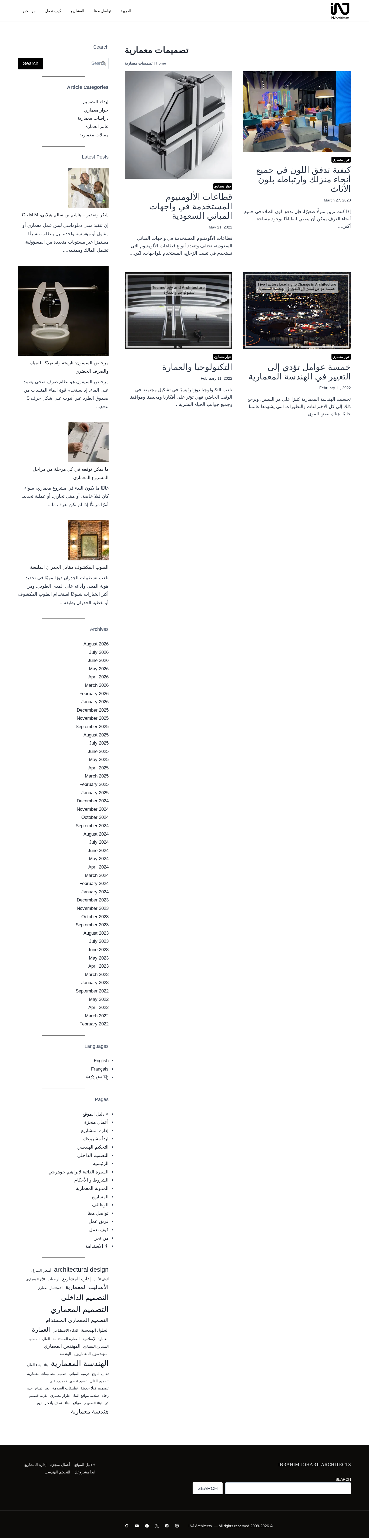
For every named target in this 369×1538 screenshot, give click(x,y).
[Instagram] (176, 1525)
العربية (126, 11)
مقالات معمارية (94, 134)
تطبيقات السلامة (65, 1388)
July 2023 (99, 941)
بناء (45, 1365)
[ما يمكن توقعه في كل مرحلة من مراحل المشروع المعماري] (88, 442)
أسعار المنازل (41, 1270)
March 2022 (97, 1015)
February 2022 (94, 1024)
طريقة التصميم (38, 1395)
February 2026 (94, 693)
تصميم (62, 1374)
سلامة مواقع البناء (85, 1396)
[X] (156, 1525)
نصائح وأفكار (53, 1403)
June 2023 (98, 949)
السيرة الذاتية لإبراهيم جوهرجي (78, 1171)
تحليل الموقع (100, 1374)
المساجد (33, 1339)
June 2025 (98, 751)
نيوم (39, 1403)
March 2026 (97, 685)
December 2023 (93, 900)
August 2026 (96, 644)
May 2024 (99, 858)
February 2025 (94, 784)
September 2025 (92, 726)
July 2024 (99, 842)
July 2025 (99, 743)
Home (161, 63)
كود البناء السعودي (96, 1403)
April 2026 (98, 676)
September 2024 (92, 825)
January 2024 (95, 891)
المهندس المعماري (62, 1346)
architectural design (81, 1269)
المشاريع (77, 11)
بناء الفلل (34, 1365)
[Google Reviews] (127, 1525)
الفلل (46, 1339)
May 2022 (99, 999)
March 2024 (97, 875)
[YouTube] (137, 1525)
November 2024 (93, 809)
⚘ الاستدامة (97, 1246)
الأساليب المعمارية (87, 1287)
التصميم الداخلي (93, 1155)
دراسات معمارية (93, 118)
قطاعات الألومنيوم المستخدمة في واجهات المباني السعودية (190, 206)
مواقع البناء (73, 1403)
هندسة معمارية (90, 1411)
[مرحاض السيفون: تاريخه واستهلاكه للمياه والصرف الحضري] (63, 311)
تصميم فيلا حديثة (94, 1388)
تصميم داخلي (58, 1381)
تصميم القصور (78, 1381)
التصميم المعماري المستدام (77, 1320)
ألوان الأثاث (101, 1279)
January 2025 (95, 792)
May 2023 (99, 958)
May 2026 (99, 668)
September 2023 (92, 924)
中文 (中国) (97, 1077)
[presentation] (297, 111)
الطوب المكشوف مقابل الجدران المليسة (69, 567)
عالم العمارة (97, 126)
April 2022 (98, 1007)
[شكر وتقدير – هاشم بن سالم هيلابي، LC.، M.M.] (88, 188)
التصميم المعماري (80, 1309)
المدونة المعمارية (92, 1188)
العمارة (41, 1329)
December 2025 (93, 710)
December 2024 (93, 800)
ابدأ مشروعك (96, 1138)
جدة (29, 1388)
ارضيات (53, 1279)
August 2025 (96, 735)
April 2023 (98, 966)
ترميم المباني (79, 1374)
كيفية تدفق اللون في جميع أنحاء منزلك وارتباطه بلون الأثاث (303, 179)
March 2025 (97, 776)
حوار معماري (341, 159)
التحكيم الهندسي (93, 1147)
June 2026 (98, 660)
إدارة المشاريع (95, 1130)
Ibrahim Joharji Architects (314, 1464)
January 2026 (95, 701)
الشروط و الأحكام (91, 1180)
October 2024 (95, 817)
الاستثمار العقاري (50, 1288)
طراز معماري (60, 1396)
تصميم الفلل (99, 1381)
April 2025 (98, 767)
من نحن (29, 11)
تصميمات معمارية (41, 1373)
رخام (105, 1396)
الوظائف (100, 1204)
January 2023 (95, 982)
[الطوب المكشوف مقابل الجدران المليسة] (88, 540)
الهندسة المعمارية (80, 1363)
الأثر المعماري (35, 1279)
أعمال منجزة (96, 1122)
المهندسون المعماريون (91, 1353)
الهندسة (65, 1354)
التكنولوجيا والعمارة (197, 367)
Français (100, 1069)
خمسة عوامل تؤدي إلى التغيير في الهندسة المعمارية (300, 371)
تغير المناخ (42, 1388)
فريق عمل (99, 1221)
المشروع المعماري (96, 1346)
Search (343, 1479)
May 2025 (99, 759)
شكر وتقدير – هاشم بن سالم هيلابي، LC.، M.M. (63, 214)
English (101, 1060)
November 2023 (93, 908)
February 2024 (94, 883)
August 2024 (96, 834)
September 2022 (92, 991)
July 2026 (99, 652)
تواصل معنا (102, 11)
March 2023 (97, 974)
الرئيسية (101, 1163)
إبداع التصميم (96, 101)
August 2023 (96, 933)
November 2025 (93, 718)
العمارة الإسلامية (95, 1339)
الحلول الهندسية (95, 1330)
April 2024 (98, 867)
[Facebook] (146, 1525)
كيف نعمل (53, 11)
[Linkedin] (166, 1525)
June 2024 (98, 850)
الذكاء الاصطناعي (65, 1330)
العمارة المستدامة (66, 1339)
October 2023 (95, 916)
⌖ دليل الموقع (95, 1114)
